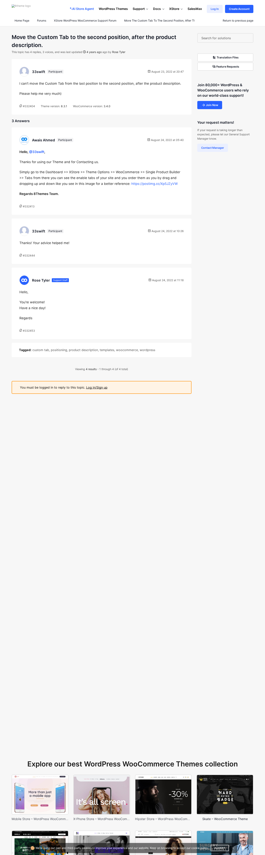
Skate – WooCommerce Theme (225, 819)
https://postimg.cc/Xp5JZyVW (154, 184)
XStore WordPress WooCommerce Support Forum (85, 20)
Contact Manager (212, 147)
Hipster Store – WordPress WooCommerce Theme (163, 819)
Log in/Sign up (96, 387)
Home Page (21, 20)
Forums (41, 20)
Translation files (228, 57)
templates (107, 350)
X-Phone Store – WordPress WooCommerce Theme (101, 819)
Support (139, 9)
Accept (219, 847)
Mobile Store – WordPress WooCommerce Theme (40, 819)
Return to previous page (238, 20)
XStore (174, 9)
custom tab (40, 350)
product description (83, 350)
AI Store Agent (83, 9)
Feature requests (227, 66)
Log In (215, 8)
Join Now (212, 105)
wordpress (147, 350)
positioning (59, 350)
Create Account (239, 8)
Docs (157, 9)
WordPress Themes (113, 9)
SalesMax (195, 9)
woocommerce (127, 350)
